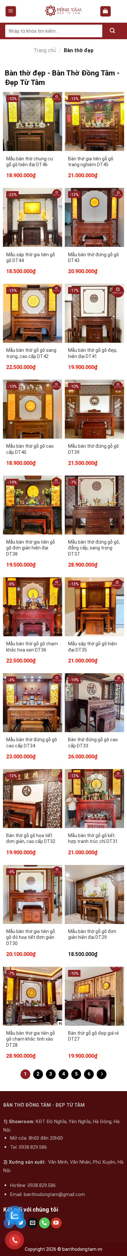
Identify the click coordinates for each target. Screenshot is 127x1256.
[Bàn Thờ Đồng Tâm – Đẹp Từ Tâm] (63, 11)
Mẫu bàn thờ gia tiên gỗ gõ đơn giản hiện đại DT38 (30, 547)
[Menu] (11, 11)
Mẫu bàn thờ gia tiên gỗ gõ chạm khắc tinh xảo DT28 (30, 1039)
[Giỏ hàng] (105, 11)
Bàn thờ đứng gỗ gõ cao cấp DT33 (93, 742)
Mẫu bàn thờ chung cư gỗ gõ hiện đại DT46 (29, 161)
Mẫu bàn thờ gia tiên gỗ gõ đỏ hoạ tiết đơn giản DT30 (30, 937)
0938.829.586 (33, 1147)
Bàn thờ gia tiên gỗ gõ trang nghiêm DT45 (90, 161)
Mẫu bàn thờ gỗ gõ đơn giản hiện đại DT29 (92, 934)
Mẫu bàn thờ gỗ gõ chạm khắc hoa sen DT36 (32, 646)
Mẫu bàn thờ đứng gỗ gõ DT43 (93, 257)
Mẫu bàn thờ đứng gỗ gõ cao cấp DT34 (31, 742)
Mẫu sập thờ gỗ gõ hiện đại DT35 (92, 646)
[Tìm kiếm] (112, 31)
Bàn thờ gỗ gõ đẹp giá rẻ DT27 (93, 1036)
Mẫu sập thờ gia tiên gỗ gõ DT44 (30, 257)
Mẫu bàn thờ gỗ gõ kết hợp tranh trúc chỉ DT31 (93, 838)
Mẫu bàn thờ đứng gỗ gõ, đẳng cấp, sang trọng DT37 (94, 547)
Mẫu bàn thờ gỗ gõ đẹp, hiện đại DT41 (92, 353)
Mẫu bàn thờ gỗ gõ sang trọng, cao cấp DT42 (31, 353)
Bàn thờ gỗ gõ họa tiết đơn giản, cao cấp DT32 (30, 838)
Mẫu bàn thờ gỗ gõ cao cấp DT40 (30, 449)
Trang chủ (45, 50)
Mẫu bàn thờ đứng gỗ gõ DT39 (93, 449)
